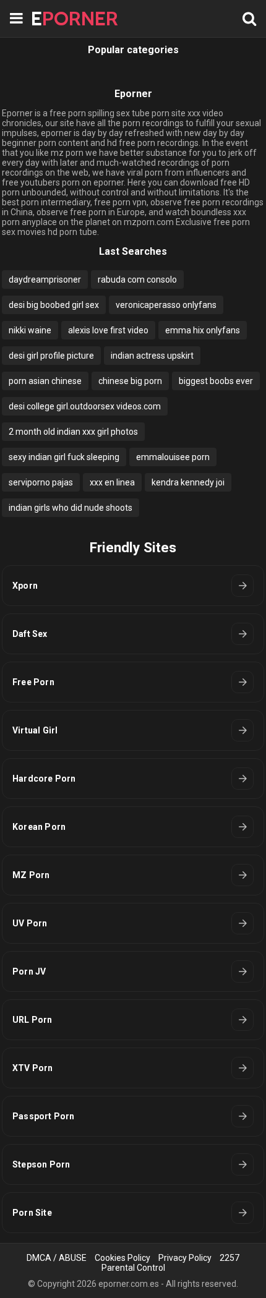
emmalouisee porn (173, 457)
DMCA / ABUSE (57, 1258)
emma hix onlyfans (202, 330)
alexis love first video (108, 330)
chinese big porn (130, 381)
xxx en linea (112, 482)
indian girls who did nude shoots (70, 508)
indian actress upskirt (152, 356)
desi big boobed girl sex (54, 305)
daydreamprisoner (45, 279)
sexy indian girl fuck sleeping (64, 457)
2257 (229, 1258)
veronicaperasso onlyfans (166, 305)
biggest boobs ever (216, 381)
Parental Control (133, 1268)
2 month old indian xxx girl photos (73, 432)
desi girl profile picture (51, 356)
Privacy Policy (185, 1258)
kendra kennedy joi (188, 482)
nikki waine (30, 330)
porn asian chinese (45, 381)
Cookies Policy (122, 1258)
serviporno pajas (41, 482)
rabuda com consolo (137, 279)
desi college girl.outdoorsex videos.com (85, 406)
